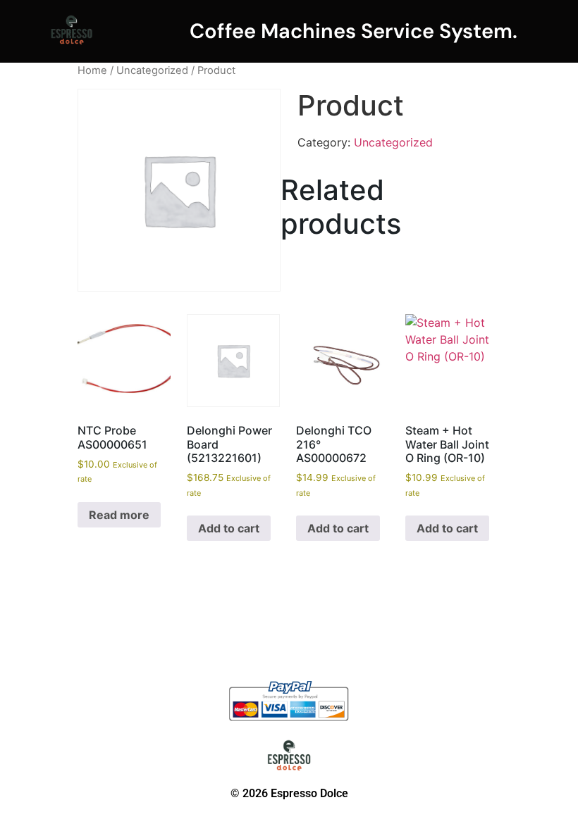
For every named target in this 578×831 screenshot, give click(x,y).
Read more (119, 515)
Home (92, 70)
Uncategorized (152, 70)
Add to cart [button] (228, 528)
